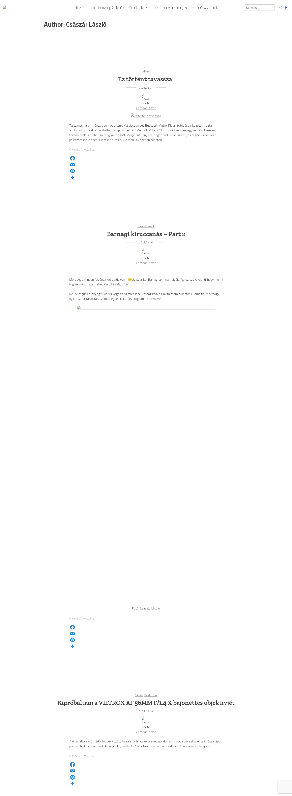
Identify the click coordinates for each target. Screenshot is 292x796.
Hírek (78, 8)
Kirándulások (146, 226)
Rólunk (132, 8)
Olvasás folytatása (82, 149)
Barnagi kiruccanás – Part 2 (146, 234)
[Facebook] (146, 158)
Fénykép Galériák (111, 8)
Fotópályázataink (205, 8)
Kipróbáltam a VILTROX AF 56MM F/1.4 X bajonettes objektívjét (146, 702)
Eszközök (150, 695)
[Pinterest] (146, 171)
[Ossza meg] (146, 177)
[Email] (146, 164)
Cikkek (139, 695)
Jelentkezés (150, 8)
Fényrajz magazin (175, 8)
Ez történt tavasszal (146, 79)
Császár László (146, 108)
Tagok (90, 8)
